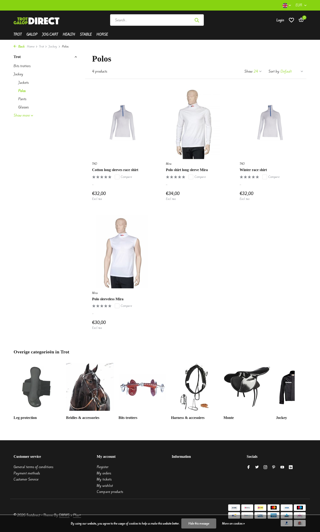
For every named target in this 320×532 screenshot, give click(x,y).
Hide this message (198, 523)
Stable (86, 34)
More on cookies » (233, 523)
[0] (300, 20)
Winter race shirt (253, 170)
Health (69, 34)
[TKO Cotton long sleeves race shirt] (122, 122)
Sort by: (274, 71)
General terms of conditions (33, 467)
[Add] (144, 196)
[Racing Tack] (238, 20)
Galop (31, 34)
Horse (102, 34)
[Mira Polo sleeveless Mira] (122, 251)
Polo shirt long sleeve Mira (187, 170)
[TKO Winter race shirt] (269, 122)
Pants (22, 99)
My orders (104, 473)
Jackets (23, 82)
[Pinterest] (274, 467)
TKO (94, 164)
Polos (22, 90)
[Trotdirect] (37, 20)
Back (21, 46)
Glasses (23, 107)
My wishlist (105, 485)
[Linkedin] (291, 467)
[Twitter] (257, 467)
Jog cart (50, 34)
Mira (168, 164)
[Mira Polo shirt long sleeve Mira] (196, 122)
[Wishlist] (291, 20)
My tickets (104, 479)
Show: (248, 71)
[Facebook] (248, 467)
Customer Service (26, 479)
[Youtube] (282, 467)
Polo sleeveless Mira (107, 299)
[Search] (196, 20)
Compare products (110, 491)
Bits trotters (22, 66)
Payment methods (27, 473)
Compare (126, 177)
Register (102, 467)
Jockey (52, 46)
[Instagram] (265, 467)
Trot (18, 34)
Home (30, 46)
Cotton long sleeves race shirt (115, 170)
